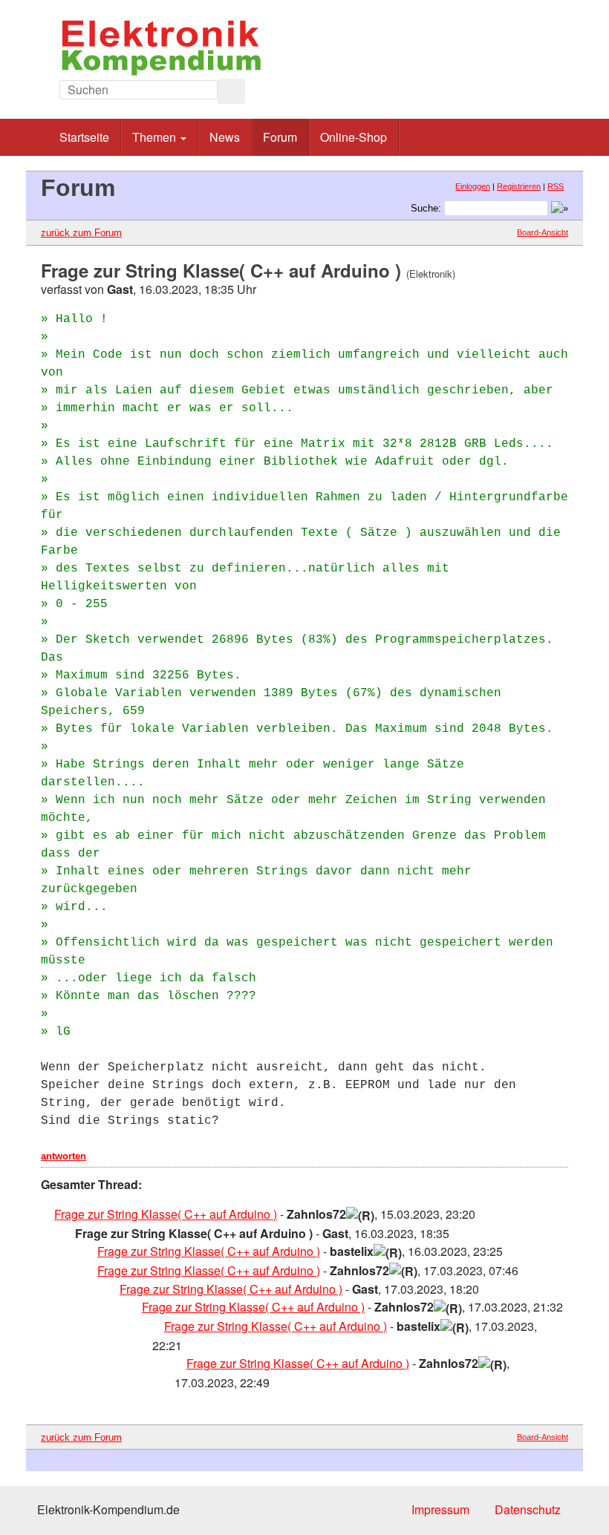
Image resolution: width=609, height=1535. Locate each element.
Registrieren (519, 186)
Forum (280, 136)
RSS (555, 186)
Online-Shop (353, 136)
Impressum (440, 1509)
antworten (63, 1156)
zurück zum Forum (81, 232)
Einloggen (472, 186)
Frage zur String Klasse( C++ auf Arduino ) (165, 1214)
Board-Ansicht (542, 232)
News (224, 136)
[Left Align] (231, 91)
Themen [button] (155, 136)
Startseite (84, 136)
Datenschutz (528, 1509)
